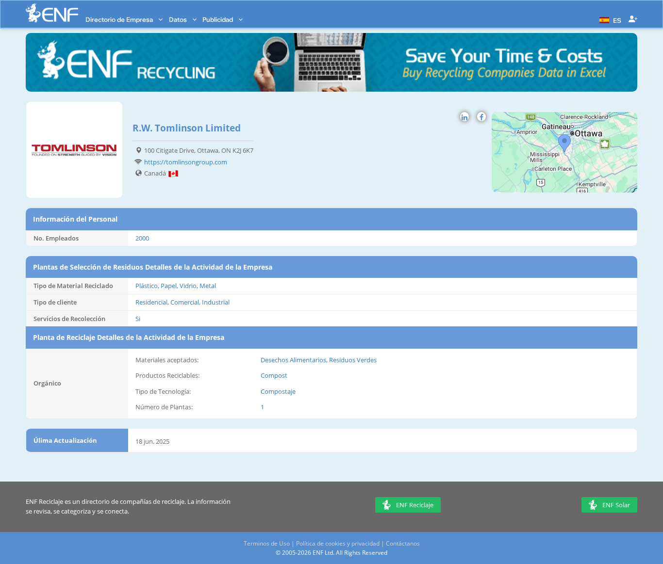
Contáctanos (403, 543)
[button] (609, 19)
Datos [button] (178, 19)
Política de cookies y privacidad (338, 543)
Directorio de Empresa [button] (119, 19)
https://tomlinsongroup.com (185, 162)
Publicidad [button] (218, 19)
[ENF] (52, 13)
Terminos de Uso (267, 543)
